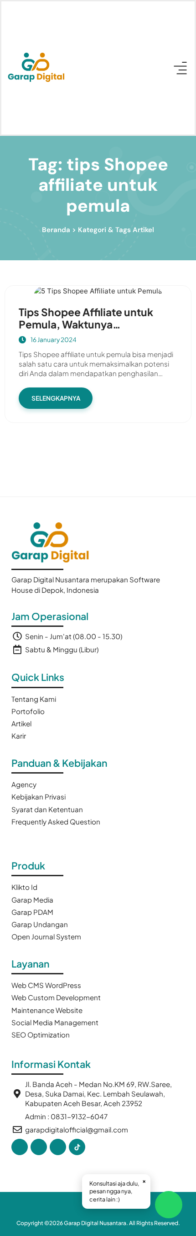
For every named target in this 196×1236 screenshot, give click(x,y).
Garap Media (32, 899)
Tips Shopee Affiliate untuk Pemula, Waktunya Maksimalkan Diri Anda (86, 324)
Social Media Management (54, 1022)
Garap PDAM (32, 912)
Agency (23, 784)
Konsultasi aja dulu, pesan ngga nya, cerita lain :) (117, 1190)
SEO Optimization (40, 1034)
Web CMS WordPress (46, 985)
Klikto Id (24, 887)
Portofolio (28, 711)
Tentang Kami (33, 699)
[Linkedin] (39, 1147)
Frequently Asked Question (55, 821)
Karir (18, 735)
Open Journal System (46, 936)
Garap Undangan (39, 924)
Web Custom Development (56, 997)
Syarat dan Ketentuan (47, 809)
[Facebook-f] (19, 1147)
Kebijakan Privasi (38, 796)
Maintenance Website (47, 1010)
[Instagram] (58, 1147)
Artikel (21, 723)
